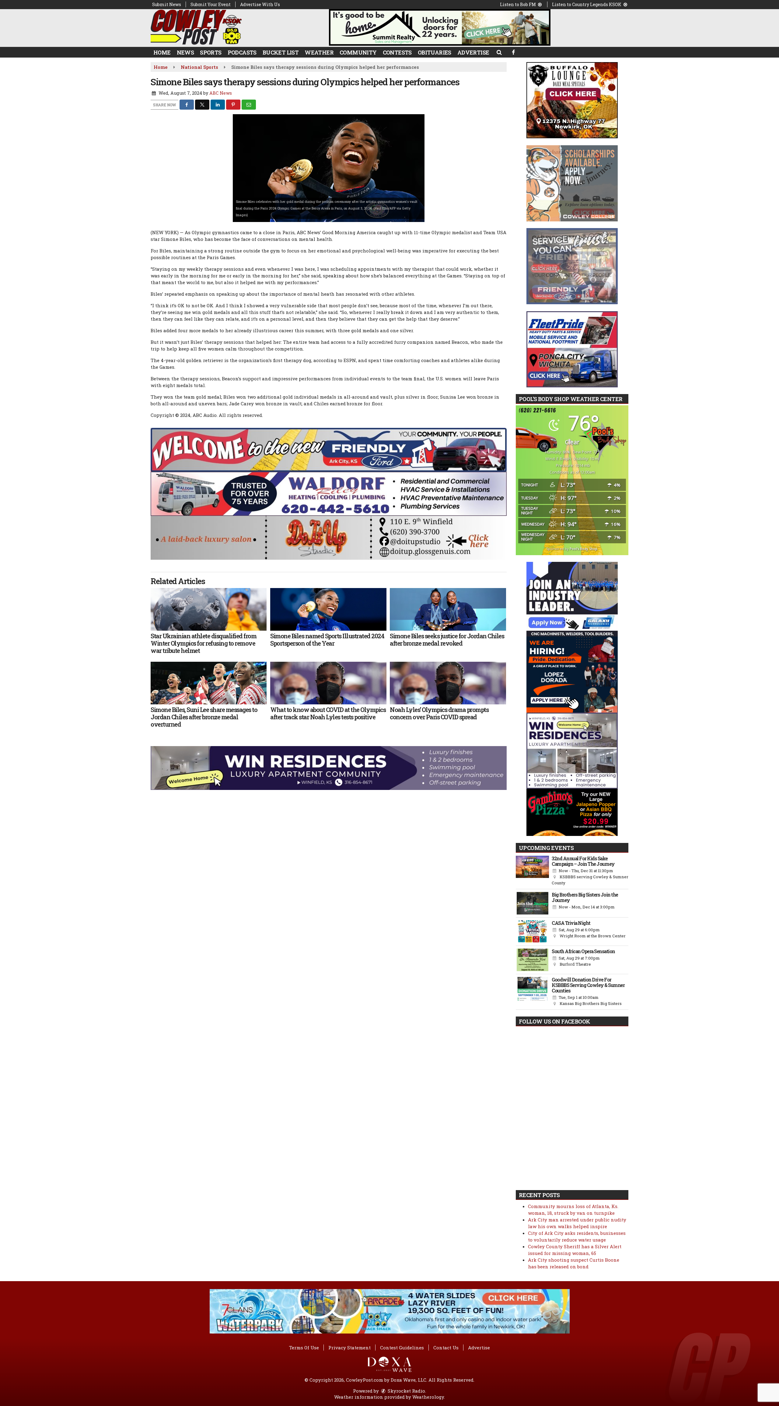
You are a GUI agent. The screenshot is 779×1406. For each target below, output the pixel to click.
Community (358, 52)
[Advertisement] (439, 27)
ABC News (220, 93)
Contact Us (446, 1347)
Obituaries (434, 52)
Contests (397, 52)
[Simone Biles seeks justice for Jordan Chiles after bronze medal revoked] (448, 609)
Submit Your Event (210, 4)
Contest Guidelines (402, 1347)
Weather (319, 52)
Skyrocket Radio (405, 1391)
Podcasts (242, 52)
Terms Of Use (304, 1347)
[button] (499, 52)
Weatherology (428, 1397)
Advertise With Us (260, 4)
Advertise (473, 52)
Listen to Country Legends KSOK (587, 4)
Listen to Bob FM (518, 4)
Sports (210, 52)
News (185, 52)
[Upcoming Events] (532, 871)
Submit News (166, 4)
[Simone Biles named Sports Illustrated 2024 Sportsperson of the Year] (328, 609)
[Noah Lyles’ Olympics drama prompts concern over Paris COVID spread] (448, 683)
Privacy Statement (349, 1347)
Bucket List (281, 52)
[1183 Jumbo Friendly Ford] (329, 449)
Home (162, 52)
